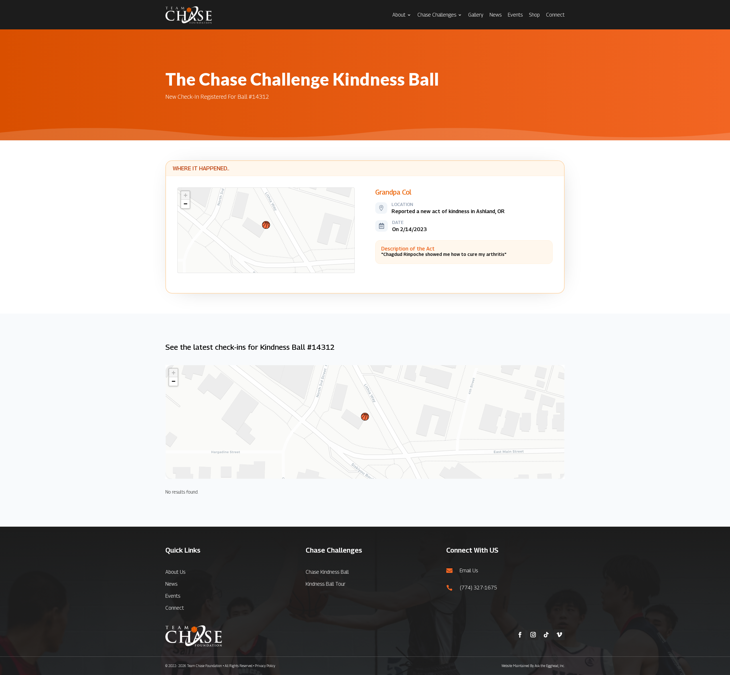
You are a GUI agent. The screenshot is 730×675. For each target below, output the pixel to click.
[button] (266, 225)
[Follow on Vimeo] (559, 634)
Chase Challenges (436, 15)
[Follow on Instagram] (533, 634)
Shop (534, 15)
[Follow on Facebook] (519, 634)
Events (515, 15)
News (496, 15)
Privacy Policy (265, 666)
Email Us (469, 570)
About (398, 15)
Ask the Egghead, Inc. (550, 666)
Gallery (475, 15)
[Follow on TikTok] (546, 634)
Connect (555, 15)
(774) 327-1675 (478, 588)
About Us (175, 572)
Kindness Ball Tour (325, 584)
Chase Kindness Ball (327, 572)
